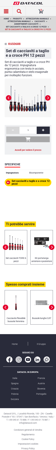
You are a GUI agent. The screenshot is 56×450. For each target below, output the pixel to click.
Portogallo (41, 394)
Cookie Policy (28, 439)
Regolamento (28, 434)
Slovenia (41, 388)
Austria (41, 383)
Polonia (15, 394)
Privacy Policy (28, 448)
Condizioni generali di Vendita (28, 430)
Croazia (15, 388)
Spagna (15, 383)
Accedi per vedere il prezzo (28, 150)
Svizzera (15, 399)
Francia (41, 378)
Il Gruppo (41, 344)
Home (15, 344)
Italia (14, 378)
